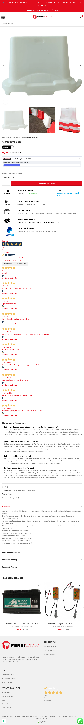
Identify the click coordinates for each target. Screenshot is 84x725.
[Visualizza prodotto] (38, 585)
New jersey (8, 494)
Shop (9, 137)
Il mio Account (6, 708)
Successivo (21, 264)
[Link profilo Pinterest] (13, 497)
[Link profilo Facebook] (8, 497)
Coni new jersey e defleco (30, 137)
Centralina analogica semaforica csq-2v (62, 624)
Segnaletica (16, 137)
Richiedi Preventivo (8, 704)
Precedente (8, 264)
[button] (79, 585)
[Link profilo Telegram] (18, 497)
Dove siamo (6, 692)
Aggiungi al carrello (47, 183)
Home (4, 137)
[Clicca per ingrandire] (5, 102)
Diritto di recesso (7, 682)
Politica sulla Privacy (9, 679)
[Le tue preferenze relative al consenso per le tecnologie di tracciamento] (4, 721)
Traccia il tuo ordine (8, 696)
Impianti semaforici (26, 626)
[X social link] (10, 497)
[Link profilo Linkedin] (16, 497)
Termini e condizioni (8, 675)
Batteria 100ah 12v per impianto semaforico (21, 624)
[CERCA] (80, 23)
